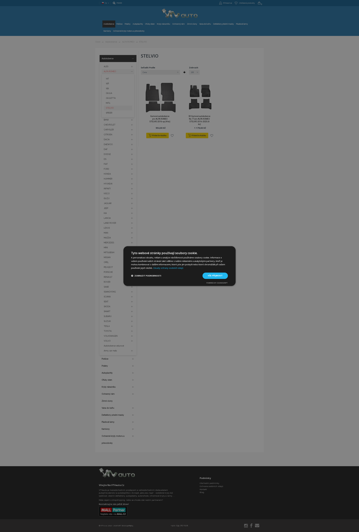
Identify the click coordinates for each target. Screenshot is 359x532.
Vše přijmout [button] (215, 275)
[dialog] (179, 266)
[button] (146, 275)
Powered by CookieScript (217, 283)
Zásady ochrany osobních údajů (168, 268)
